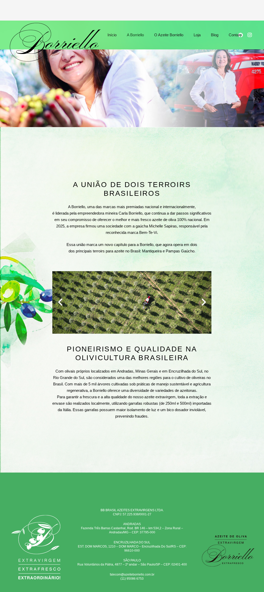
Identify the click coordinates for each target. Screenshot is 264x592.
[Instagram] (249, 35)
